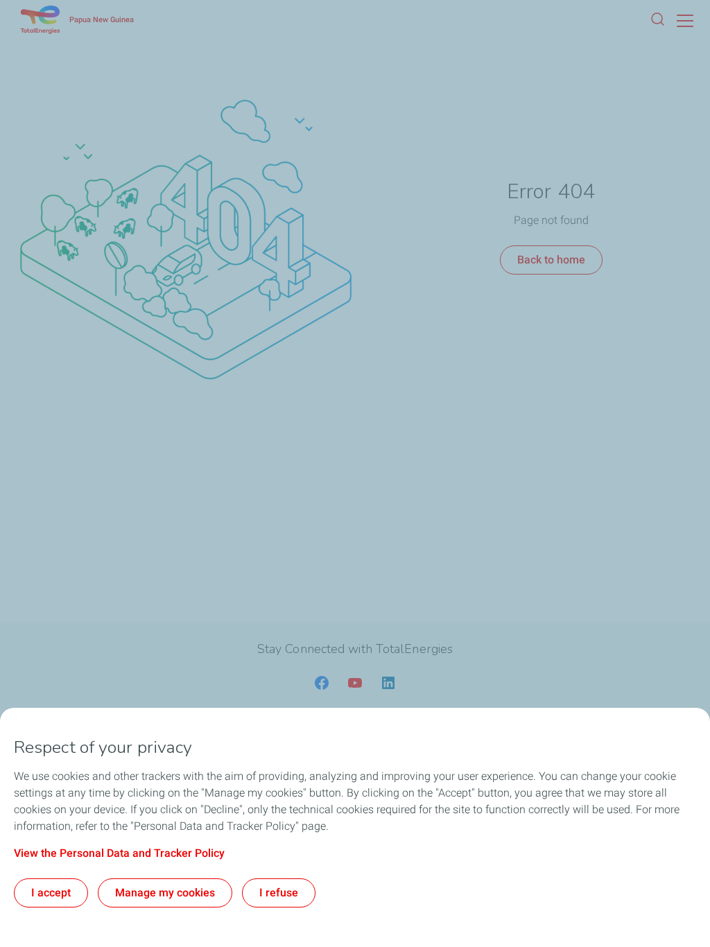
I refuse (278, 892)
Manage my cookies (165, 892)
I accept (51, 892)
